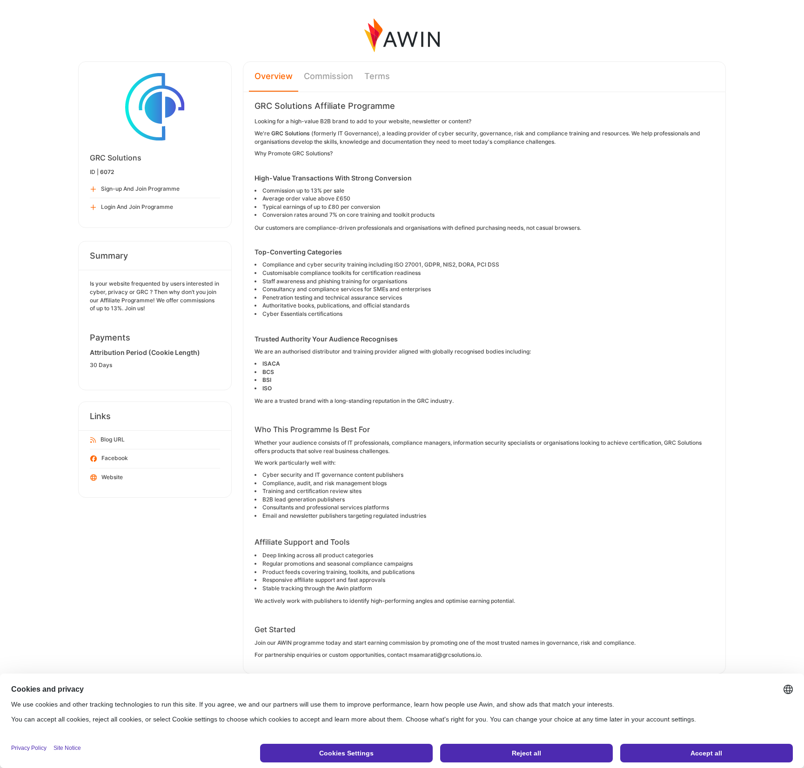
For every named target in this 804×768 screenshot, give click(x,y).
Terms (377, 76)
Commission (328, 76)
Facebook (114, 457)
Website (112, 477)
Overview (274, 76)
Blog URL (112, 439)
